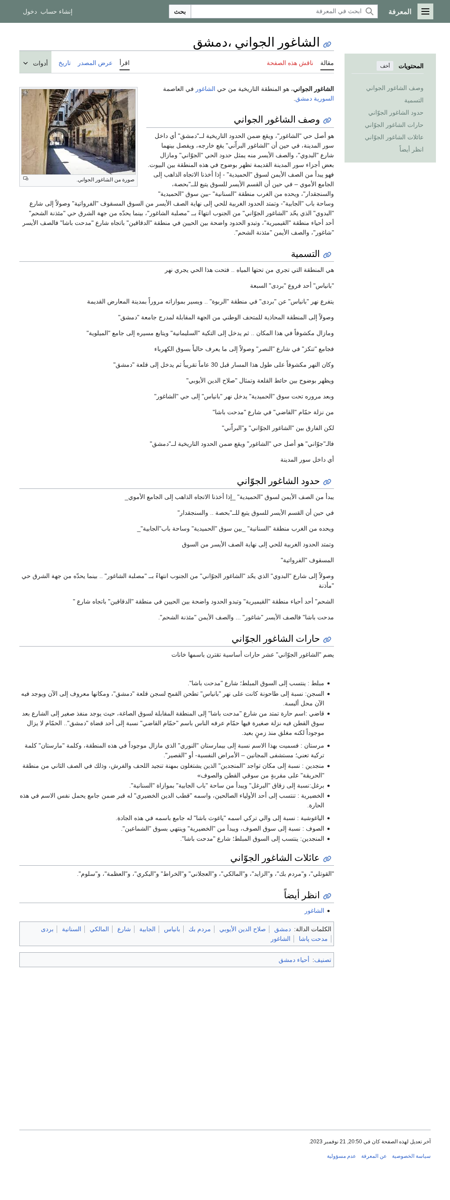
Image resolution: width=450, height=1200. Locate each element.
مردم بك (200, 929)
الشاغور (205, 88)
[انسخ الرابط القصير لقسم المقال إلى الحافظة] (327, 120)
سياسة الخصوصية (411, 1156)
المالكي (99, 929)
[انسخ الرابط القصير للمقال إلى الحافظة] (327, 44)
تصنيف (322, 959)
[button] (425, 11)
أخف (385, 66)
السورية (324, 98)
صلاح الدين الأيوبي (242, 929)
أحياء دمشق (294, 959)
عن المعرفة (374, 1156)
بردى (47, 929)
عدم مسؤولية (341, 1156)
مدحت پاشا (313, 938)
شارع (124, 929)
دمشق (303, 98)
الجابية (147, 929)
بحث (180, 11)
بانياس (172, 929)
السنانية (71, 929)
